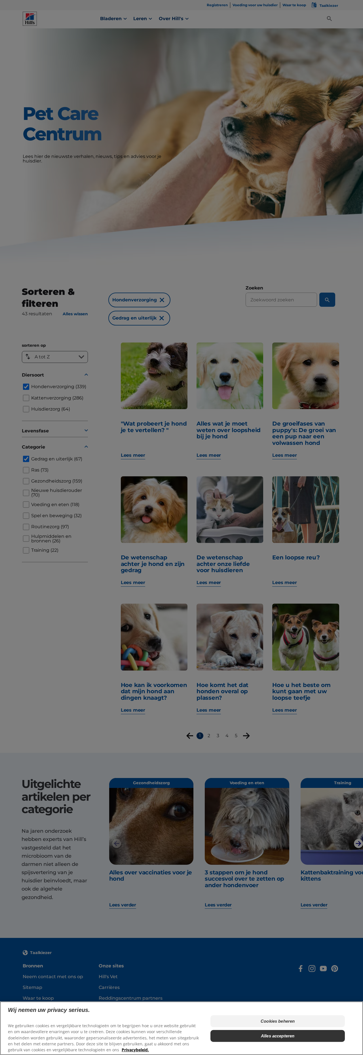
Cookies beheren (278, 1021)
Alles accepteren (277, 1035)
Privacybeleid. (135, 1049)
